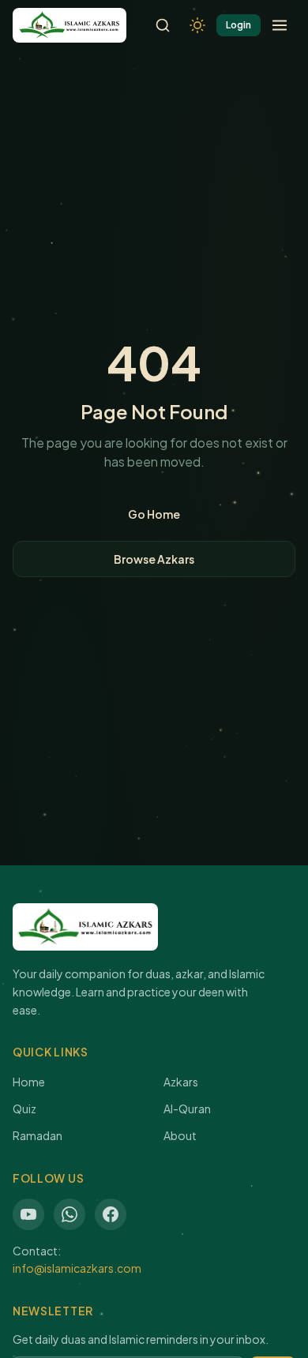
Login (238, 25)
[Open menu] (279, 25)
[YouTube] (28, 1214)
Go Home (154, 514)
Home (29, 1082)
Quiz (24, 1108)
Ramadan (37, 1135)
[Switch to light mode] (197, 25)
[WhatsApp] (69, 1214)
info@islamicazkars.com (77, 1268)
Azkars (180, 1082)
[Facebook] (110, 1214)
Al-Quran (187, 1108)
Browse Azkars (154, 559)
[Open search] (162, 25)
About (180, 1135)
